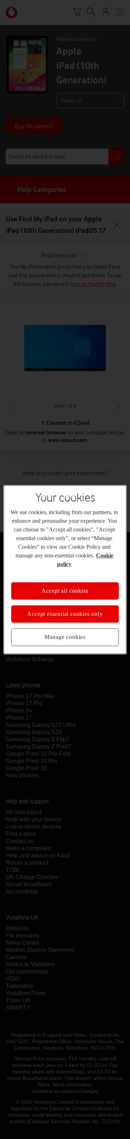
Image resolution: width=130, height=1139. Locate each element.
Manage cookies (65, 637)
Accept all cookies (65, 590)
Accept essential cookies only (65, 614)
